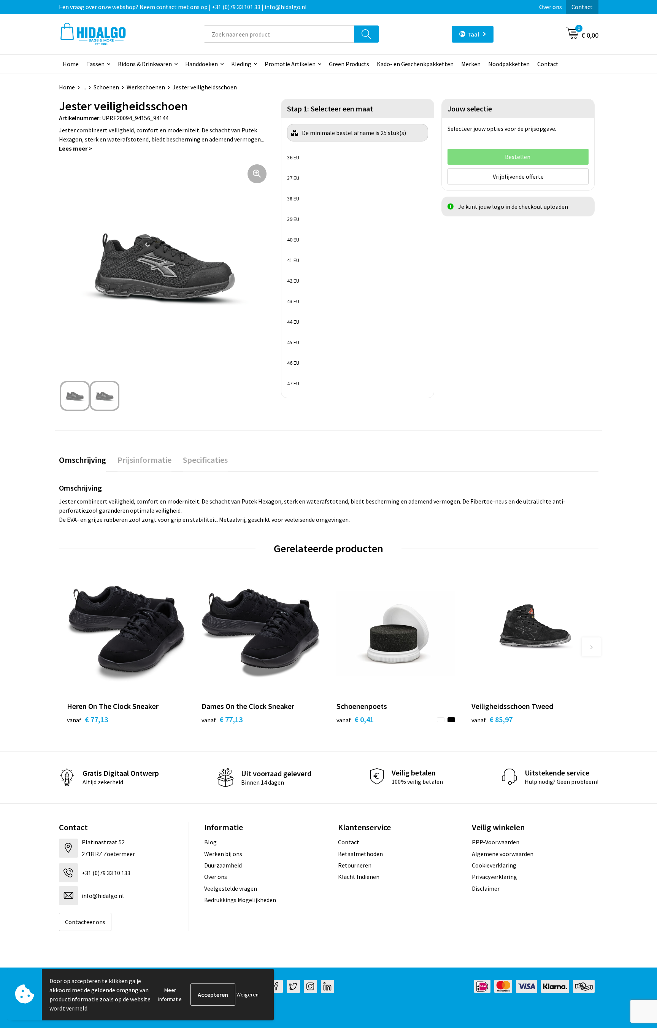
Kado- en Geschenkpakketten (415, 64)
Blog (210, 842)
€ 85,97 (492, 719)
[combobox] (279, 34)
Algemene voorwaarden (502, 854)
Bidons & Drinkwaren (145, 64)
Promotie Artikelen (290, 64)
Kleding (241, 64)
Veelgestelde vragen (230, 888)
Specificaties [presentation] (205, 459)
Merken (471, 64)
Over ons (550, 7)
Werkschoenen (146, 87)
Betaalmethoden (360, 854)
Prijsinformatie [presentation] (144, 459)
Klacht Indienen (358, 876)
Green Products (349, 64)
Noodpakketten (509, 64)
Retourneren (354, 865)
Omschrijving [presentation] (82, 459)
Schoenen (106, 87)
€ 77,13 (87, 719)
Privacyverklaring (494, 876)
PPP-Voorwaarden (495, 842)
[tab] (82, 460)
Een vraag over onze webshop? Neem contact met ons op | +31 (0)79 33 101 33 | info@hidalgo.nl (183, 7)
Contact (582, 7)
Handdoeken (201, 64)
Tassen (95, 64)
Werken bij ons (223, 854)
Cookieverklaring (494, 865)
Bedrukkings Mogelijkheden (240, 900)
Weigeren (247, 994)
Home (71, 64)
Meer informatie (170, 995)
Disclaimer (486, 888)
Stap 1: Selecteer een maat (330, 108)
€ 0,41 (355, 719)
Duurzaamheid (223, 865)
